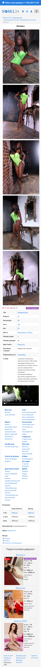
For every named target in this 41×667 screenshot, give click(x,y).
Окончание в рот (28, 424)
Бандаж (25, 471)
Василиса (20, 555)
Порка (24, 474)
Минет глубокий (11, 434)
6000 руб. (31, 513)
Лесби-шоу (9, 444)
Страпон (25, 464)
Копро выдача (27, 459)
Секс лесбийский (28, 419)
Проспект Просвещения (13, 543)
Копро (24, 456)
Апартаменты (22, 332)
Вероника (20, 588)
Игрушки (25, 466)
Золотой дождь (12, 456)
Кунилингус (9, 436)
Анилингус (9, 439)
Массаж (8, 410)
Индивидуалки (21, 656)
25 (18, 316)
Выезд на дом (20, 658)
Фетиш (24, 478)
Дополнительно (12, 469)
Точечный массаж (11, 495)
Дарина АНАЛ (20, 621)
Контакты (34, 658)
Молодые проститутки (28, 20)
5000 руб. (15, 513)
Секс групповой (28, 417)
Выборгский (11, 531)
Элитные (19, 662)
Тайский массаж (11, 488)
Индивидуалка (17, 18)
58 (18, 328)
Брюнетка (21, 344)
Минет (7, 422)
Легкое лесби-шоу (11, 447)
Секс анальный (27, 415)
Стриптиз (26, 436)
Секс (24, 410)
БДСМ (24, 469)
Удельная (26, 610)
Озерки (7, 538)
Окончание (27, 422)
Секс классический (29, 412)
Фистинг (26, 444)
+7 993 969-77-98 (31, 2)
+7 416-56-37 (10, 308)
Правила (34, 656)
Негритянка (22, 355)
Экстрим (26, 461)
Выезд (30, 332)
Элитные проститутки (11, 20)
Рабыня (25, 476)
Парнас (7, 541)
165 (19, 324)
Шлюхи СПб (7, 18)
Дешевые (19, 660)
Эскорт (7, 471)
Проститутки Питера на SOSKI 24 (8, 658)
